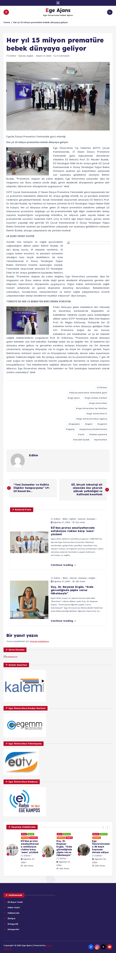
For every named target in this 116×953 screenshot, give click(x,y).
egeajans (75, 424)
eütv (82, 434)
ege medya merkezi (96, 398)
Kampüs (91, 519)
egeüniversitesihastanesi (94, 429)
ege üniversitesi (99, 403)
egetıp (71, 429)
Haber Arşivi (14, 907)
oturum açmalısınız (39, 641)
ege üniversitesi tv (97, 413)
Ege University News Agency (92, 419)
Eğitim (73, 519)
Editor (13, 56)
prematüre (101, 439)
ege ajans (74, 398)
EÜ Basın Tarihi (15, 902)
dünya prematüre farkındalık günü (89, 392)
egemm (103, 424)
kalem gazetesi (99, 434)
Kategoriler (13, 929)
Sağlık (30, 56)
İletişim (11, 918)
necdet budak (82, 439)
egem (90, 424)
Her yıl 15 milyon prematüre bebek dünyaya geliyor (40, 22)
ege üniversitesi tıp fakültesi (92, 408)
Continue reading (62, 564)
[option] (22, 851)
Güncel (22, 56)
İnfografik (13, 924)
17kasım (103, 387)
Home (7, 22)
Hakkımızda (13, 913)
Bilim (65, 519)
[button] (103, 827)
